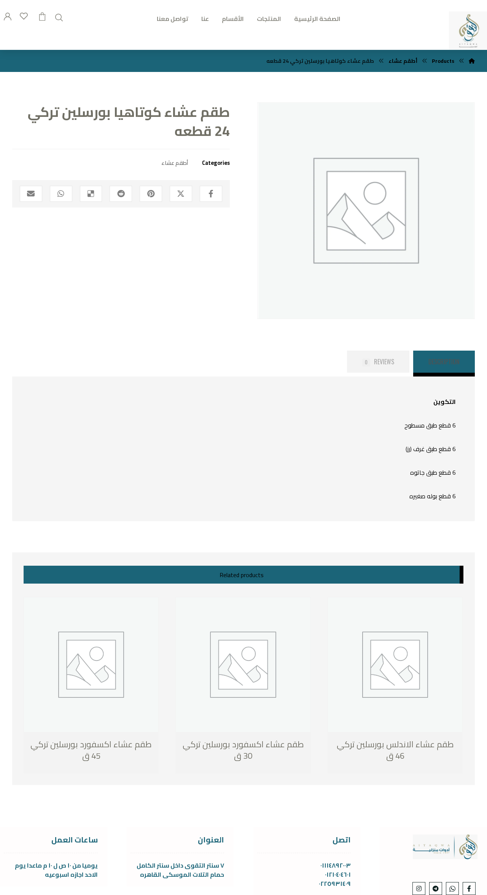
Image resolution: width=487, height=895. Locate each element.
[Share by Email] (31, 194)
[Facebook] (469, 888)
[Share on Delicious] (91, 194)
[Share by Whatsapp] (61, 194)
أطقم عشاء (174, 163)
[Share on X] (181, 194)
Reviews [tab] (379, 361)
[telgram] (435, 888)
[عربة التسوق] (42, 15)
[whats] (452, 888)
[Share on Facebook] (211, 194)
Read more (63, 756)
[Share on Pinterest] (151, 194)
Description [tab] (444, 361)
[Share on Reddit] (121, 194)
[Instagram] (418, 888)
